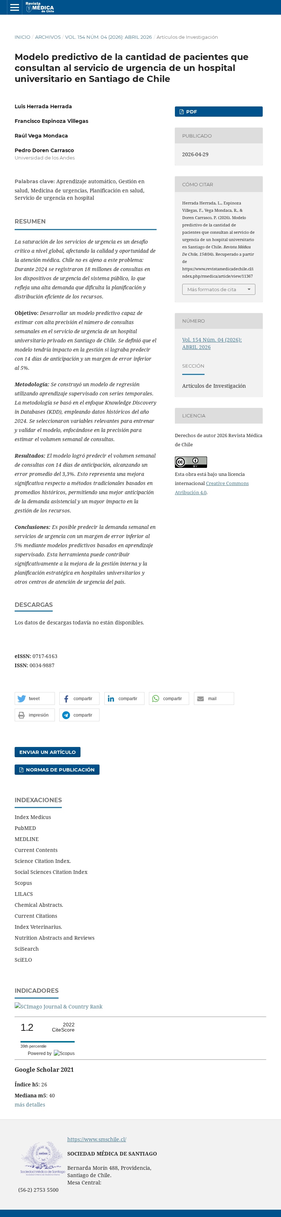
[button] (35, 698)
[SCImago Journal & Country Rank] (58, 1006)
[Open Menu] (14, 7)
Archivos (48, 37)
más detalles (30, 1104)
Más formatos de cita (211, 289)
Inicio (22, 37)
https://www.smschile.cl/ (96, 1139)
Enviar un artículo (47, 752)
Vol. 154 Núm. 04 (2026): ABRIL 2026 (108, 37)
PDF (191, 111)
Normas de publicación (60, 770)
